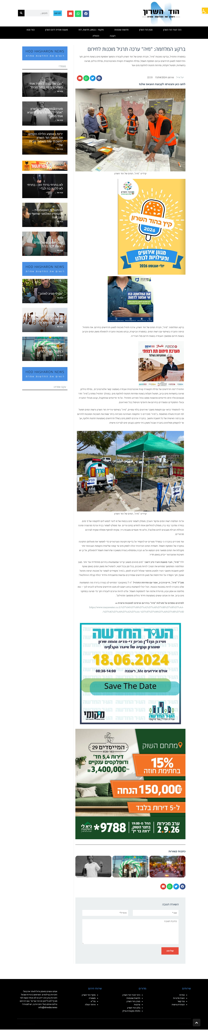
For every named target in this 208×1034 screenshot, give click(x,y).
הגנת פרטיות (179, 998)
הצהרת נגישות (178, 1004)
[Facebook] (86, 14)
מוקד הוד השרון (89, 995)
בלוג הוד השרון (133, 1008)
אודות (182, 995)
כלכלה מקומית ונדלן (131, 1011)
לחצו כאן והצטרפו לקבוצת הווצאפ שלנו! (162, 84)
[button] (205, 11)
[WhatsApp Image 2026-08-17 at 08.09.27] (130, 783)
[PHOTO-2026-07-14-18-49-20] (161, 363)
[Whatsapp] (78, 14)
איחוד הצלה (90, 1004)
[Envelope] (70, 14)
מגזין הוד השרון (146, 29)
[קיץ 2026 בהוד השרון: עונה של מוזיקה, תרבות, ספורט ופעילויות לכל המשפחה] (151, 226)
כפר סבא (31, 29)
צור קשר (181, 1001)
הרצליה (96, 35)
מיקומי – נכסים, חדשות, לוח (91, 29)
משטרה (92, 998)
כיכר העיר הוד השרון (172, 29)
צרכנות (137, 1004)
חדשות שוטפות (121, 29)
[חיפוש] (21, 13)
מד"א (93, 1001)
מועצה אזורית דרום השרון (56, 29)
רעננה (112, 35)
